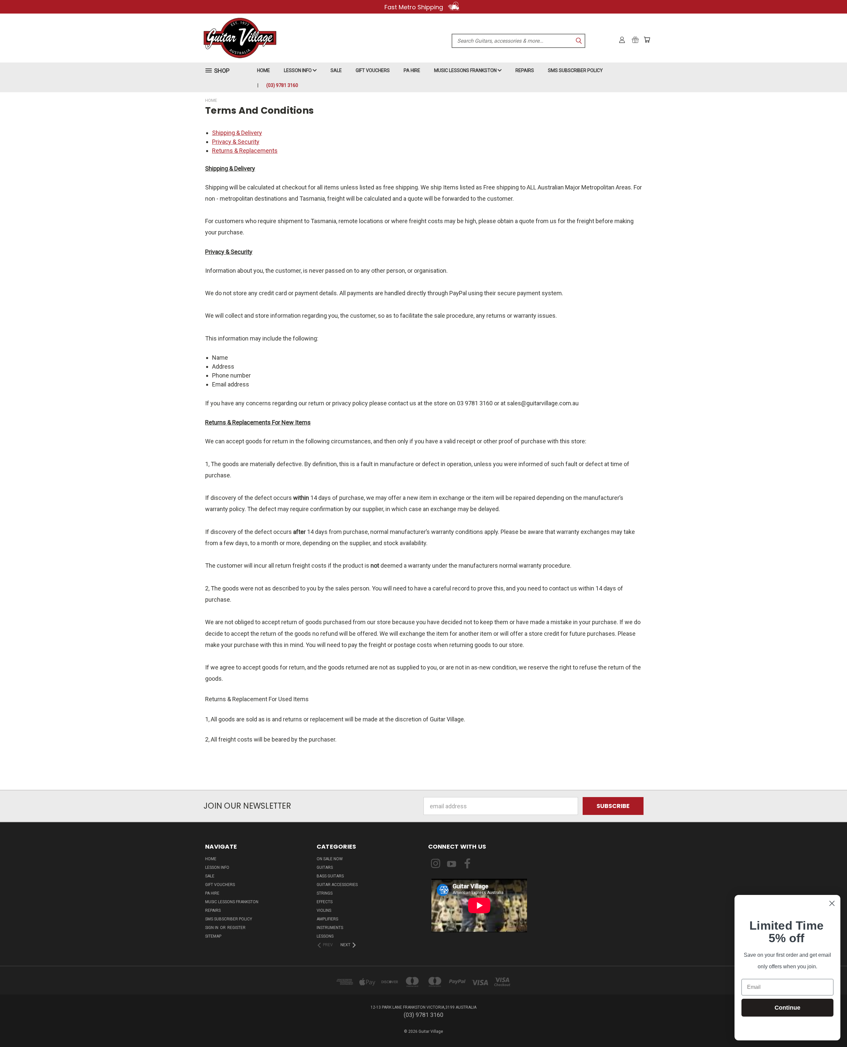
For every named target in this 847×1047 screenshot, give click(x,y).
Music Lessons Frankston (466, 70)
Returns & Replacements (245, 150)
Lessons (325, 936)
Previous (827, 1026)
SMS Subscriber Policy (575, 70)
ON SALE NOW (330, 859)
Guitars (325, 867)
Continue (787, 1007)
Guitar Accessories (337, 884)
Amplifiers (327, 919)
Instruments (330, 927)
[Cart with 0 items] (647, 39)
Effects (325, 902)
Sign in (212, 927)
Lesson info (298, 70)
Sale (336, 70)
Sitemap (213, 936)
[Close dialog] (832, 903)
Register (236, 927)
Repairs (524, 70)
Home (263, 70)
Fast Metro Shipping (414, 7)
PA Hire (412, 70)
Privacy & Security (235, 141)
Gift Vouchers (373, 70)
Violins (324, 910)
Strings (325, 893)
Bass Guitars (330, 876)
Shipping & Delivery (237, 132)
